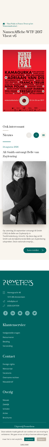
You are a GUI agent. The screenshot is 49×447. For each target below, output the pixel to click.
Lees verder (35, 250)
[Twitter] (34, 313)
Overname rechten (11, 377)
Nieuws (6, 400)
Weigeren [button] (41, 439)
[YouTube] (20, 313)
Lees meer (25, 444)
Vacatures (7, 373)
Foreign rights (9, 364)
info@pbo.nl (12, 301)
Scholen (6, 409)
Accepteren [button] (29, 439)
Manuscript (8, 368)
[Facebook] (5, 313)
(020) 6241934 (13, 305)
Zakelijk (6, 404)
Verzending (8, 346)
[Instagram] (27, 313)
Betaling (6, 341)
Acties (5, 413)
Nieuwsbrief (8, 382)
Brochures (7, 417)
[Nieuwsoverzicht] (43, 135)
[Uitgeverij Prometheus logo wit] (18, 283)
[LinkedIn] (12, 313)
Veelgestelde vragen (11, 333)
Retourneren (8, 337)
